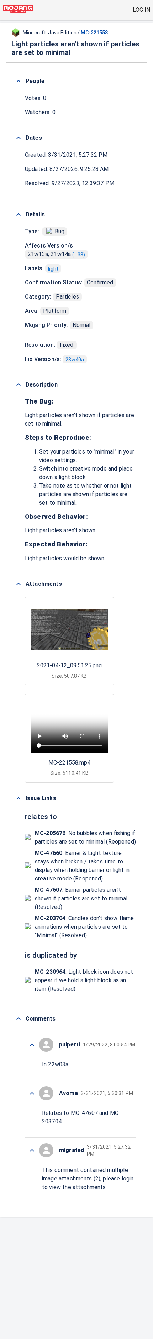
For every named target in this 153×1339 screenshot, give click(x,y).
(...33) (78, 254)
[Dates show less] (18, 138)
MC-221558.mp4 (69, 762)
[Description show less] (18, 385)
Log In (141, 9)
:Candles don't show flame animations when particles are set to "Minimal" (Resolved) (84, 927)
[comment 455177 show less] (32, 1150)
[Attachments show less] (18, 584)
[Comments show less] (18, 1019)
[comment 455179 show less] (32, 1093)
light (53, 269)
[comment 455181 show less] (32, 1045)
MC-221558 (94, 32)
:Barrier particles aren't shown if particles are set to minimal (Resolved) (81, 898)
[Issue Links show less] (18, 798)
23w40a (74, 359)
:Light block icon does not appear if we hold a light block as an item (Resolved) (84, 980)
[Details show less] (18, 214)
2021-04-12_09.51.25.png (69, 665)
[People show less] (18, 81)
